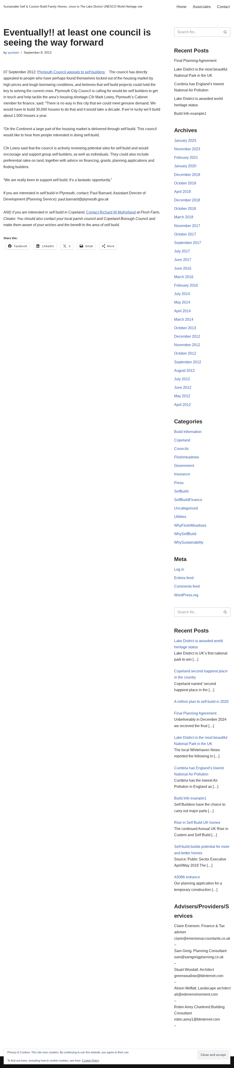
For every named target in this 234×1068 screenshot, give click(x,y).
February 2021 (186, 157)
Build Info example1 (190, 113)
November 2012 (187, 345)
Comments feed (187, 586)
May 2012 (182, 396)
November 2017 (187, 226)
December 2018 (187, 200)
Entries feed (184, 578)
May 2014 (182, 302)
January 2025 (185, 140)
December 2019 (187, 175)
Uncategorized (186, 508)
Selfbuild (181, 491)
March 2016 (183, 277)
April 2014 (182, 311)
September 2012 (187, 362)
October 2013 (185, 328)
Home (181, 7)
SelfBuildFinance (188, 500)
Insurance (182, 474)
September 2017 (187, 243)
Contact (223, 7)
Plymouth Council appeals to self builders (70, 72)
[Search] (225, 32)
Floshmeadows (186, 457)
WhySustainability (188, 542)
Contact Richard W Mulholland (111, 212)
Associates (202, 7)
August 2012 (184, 370)
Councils (181, 449)
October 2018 (185, 209)
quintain (13, 52)
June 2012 (182, 387)
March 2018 (183, 217)
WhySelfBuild (185, 534)
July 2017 (182, 251)
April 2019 (182, 192)
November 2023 (187, 149)
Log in (179, 569)
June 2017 (182, 260)
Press (178, 483)
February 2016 (186, 285)
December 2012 (187, 336)
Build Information (188, 432)
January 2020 (185, 166)
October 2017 (185, 234)
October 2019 (185, 183)
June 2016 (182, 268)
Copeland (182, 440)
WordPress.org (186, 595)
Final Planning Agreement (195, 61)
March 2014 (183, 319)
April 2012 (182, 405)
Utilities (180, 517)
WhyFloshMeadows (190, 525)
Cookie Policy (90, 1060)
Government (184, 466)
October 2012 (185, 353)
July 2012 (182, 379)
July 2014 (182, 294)
